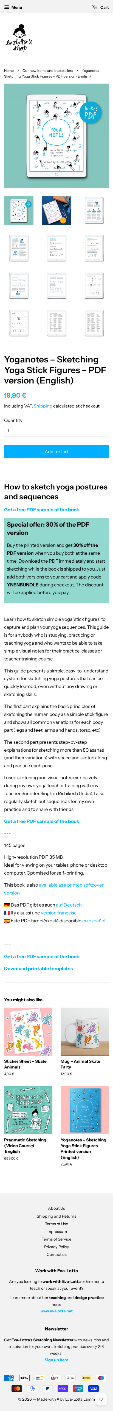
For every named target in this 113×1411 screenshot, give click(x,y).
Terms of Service (56, 1239)
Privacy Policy (56, 1246)
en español (93, 920)
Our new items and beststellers (47, 71)
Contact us (57, 1254)
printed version (40, 545)
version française (59, 913)
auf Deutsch (68, 905)
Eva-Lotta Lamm (80, 1399)
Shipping (43, 406)
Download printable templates (38, 968)
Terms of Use (56, 1223)
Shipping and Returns (56, 1216)
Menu (16, 7)
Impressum (56, 1231)
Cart (104, 7)
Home (9, 71)
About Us (56, 1208)
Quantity (13, 420)
